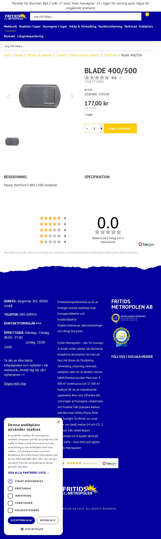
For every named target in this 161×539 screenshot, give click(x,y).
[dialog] (33, 476)
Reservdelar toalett (85, 55)
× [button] (58, 421)
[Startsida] (16, 16)
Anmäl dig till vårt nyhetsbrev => (25, 372)
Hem (7, 55)
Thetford (110, 55)
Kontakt (9, 36)
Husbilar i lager (30, 26)
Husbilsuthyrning (110, 26)
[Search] (137, 16)
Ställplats (146, 26)
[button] (40, 96)
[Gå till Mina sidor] (153, 16)
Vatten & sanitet (39, 55)
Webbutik (10, 26)
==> (39, 323)
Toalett (61, 55)
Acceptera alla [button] (21, 520)
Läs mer (22, 466)
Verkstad (130, 26)
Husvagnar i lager (55, 26)
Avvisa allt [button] (48, 520)
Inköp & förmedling (82, 26)
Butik (19, 55)
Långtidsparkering (30, 36)
